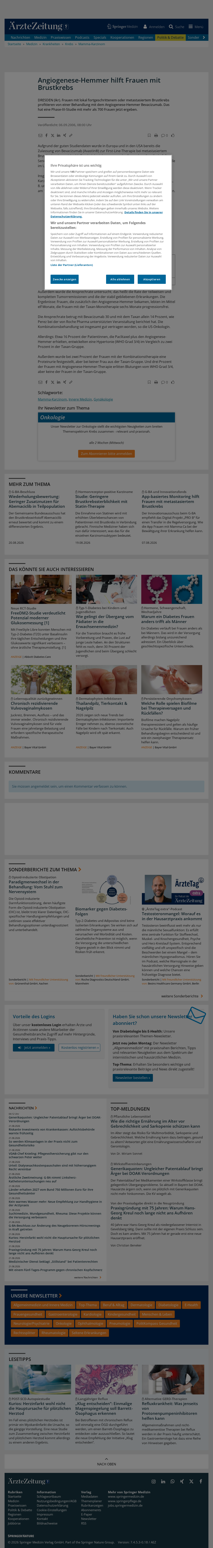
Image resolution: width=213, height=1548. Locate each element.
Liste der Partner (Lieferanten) (72, 265)
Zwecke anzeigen (64, 279)
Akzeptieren (151, 279)
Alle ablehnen (120, 279)
